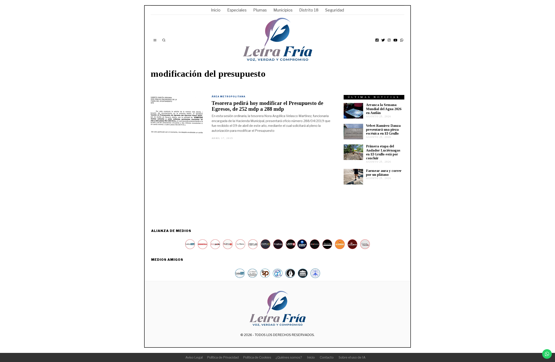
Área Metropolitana (228, 96)
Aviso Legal (194, 357)
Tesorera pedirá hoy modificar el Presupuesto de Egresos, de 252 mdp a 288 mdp (267, 106)
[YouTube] (395, 40)
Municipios (282, 10)
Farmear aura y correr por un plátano (384, 173)
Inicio (215, 10)
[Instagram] (389, 40)
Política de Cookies (257, 357)
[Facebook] (377, 40)
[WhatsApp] (401, 40)
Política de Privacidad (223, 357)
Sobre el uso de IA (352, 357)
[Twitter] (383, 40)
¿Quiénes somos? (289, 357)
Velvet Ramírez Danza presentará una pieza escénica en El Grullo (383, 129)
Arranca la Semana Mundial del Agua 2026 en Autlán (383, 109)
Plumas (260, 10)
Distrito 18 (308, 10)
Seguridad (334, 10)
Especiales (236, 10)
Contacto (327, 357)
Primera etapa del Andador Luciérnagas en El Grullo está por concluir (383, 152)
